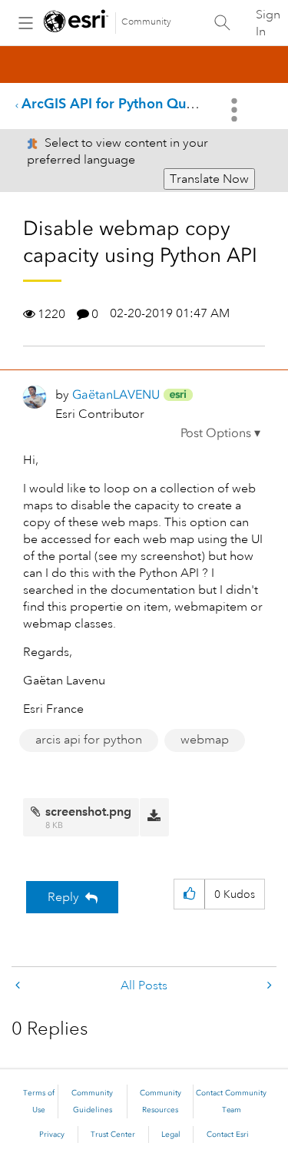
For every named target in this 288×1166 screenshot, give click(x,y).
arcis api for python (88, 739)
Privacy (52, 1134)
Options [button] (236, 110)
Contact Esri (228, 1134)
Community (146, 22)
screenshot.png (88, 811)
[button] (220, 433)
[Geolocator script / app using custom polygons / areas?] (268, 986)
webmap (204, 739)
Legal (170, 1134)
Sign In (268, 23)
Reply (63, 897)
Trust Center (113, 1134)
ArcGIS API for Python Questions (126, 103)
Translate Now (209, 179)
